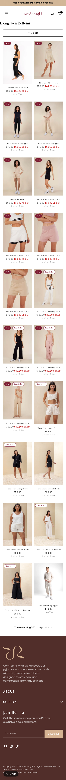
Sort (35, 33)
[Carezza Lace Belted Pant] (17, 62)
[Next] (60, 3)
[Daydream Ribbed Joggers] (17, 121)
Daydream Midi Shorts (48, 83)
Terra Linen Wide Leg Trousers (48, 550)
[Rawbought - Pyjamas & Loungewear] (33, 16)
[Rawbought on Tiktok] (17, 746)
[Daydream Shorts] (17, 176)
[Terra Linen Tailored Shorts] (48, 463)
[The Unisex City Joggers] (48, 582)
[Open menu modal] (6, 13)
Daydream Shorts (17, 199)
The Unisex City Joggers (48, 606)
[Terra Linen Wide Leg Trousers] (48, 524)
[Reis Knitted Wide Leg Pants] (48, 288)
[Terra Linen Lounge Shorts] (48, 402)
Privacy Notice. (26, 769)
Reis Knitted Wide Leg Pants (48, 311)
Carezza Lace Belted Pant (17, 88)
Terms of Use (9, 769)
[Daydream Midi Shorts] (48, 60)
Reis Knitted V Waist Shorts (48, 199)
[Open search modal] (52, 13)
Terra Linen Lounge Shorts (48, 428)
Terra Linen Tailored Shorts (48, 489)
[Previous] (6, 3)
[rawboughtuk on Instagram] (12, 746)
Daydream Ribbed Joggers (17, 143)
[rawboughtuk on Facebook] (6, 746)
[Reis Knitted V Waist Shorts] (48, 176)
